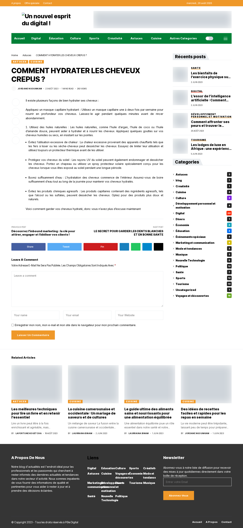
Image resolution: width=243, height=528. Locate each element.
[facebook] (12, 498)
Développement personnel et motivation (203, 205)
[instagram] (18, 498)
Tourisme (203, 284)
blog (203, 180)
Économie (203, 225)
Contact (226, 522)
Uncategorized (203, 289)
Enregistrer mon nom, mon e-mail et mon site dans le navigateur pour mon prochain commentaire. (75, 325)
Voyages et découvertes (203, 295)
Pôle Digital (71, 522)
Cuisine (36, 61)
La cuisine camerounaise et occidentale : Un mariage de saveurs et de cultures (92, 413)
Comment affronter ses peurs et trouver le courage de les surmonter (210, 124)
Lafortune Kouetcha (29, 433)
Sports (203, 278)
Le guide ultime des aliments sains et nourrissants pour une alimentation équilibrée (149, 413)
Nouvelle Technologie (203, 260)
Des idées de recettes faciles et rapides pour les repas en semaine (203, 413)
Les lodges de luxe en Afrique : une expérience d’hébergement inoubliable (211, 147)
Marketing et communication (203, 242)
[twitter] (29, 499)
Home (14, 55)
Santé (203, 272)
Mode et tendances (203, 248)
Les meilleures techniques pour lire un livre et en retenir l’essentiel (35, 413)
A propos (212, 522)
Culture (203, 198)
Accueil (197, 522)
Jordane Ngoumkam (30, 88)
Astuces (27, 55)
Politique (203, 266)
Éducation (203, 231)
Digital (203, 213)
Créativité (203, 186)
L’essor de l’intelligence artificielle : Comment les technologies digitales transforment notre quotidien (211, 98)
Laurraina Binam (82, 433)
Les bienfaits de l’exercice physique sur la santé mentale (210, 75)
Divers (203, 219)
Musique (203, 254)
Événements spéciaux (203, 236)
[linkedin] (23, 499)
